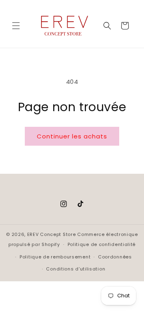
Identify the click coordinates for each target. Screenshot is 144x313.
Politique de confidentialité (102, 244)
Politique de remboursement (55, 257)
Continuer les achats (72, 136)
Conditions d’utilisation (75, 269)
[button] (16, 26)
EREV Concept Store (51, 234)
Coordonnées (115, 257)
